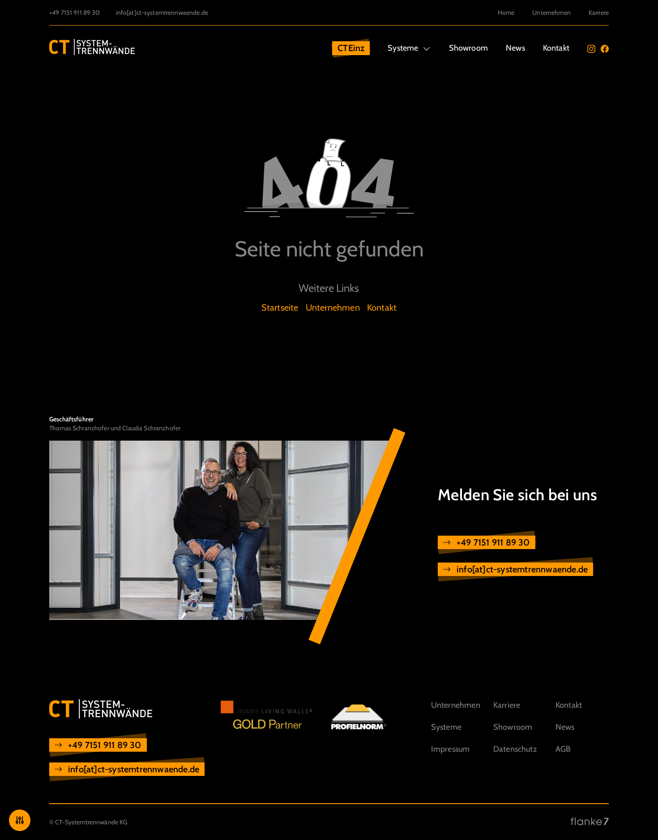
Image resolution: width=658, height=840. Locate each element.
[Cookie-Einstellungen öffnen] (19, 820)
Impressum (450, 749)
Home (506, 13)
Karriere (599, 13)
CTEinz (351, 48)
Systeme (403, 48)
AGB (563, 749)
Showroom (468, 48)
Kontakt (556, 48)
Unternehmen (551, 13)
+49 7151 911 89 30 (74, 13)
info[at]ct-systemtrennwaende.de (162, 13)
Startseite (280, 307)
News (515, 48)
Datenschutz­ (515, 749)
